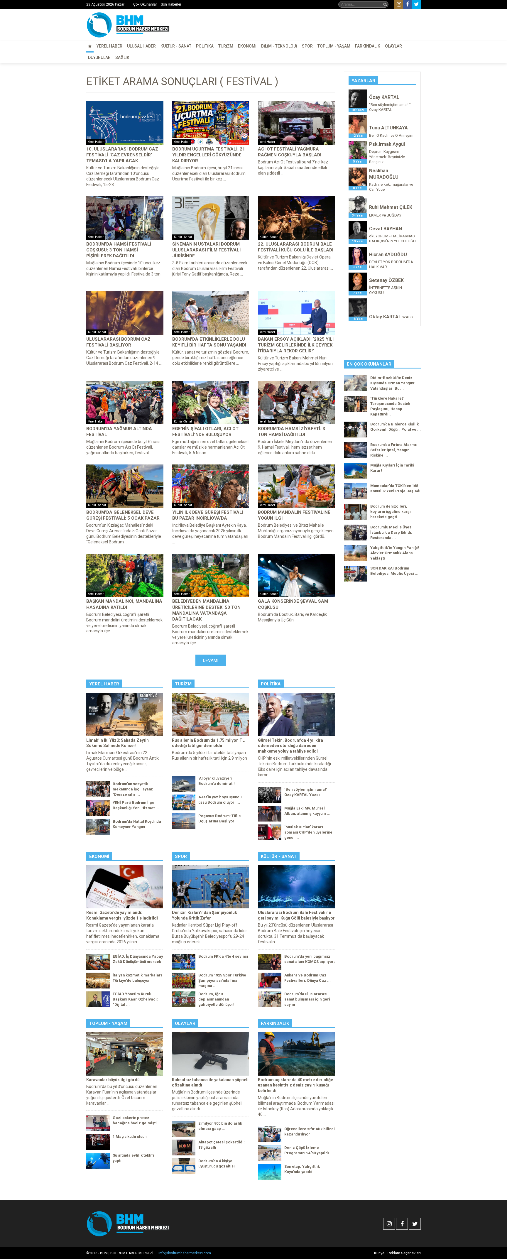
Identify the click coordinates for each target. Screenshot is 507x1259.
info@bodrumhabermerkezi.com (184, 1253)
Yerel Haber (109, 46)
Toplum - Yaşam (333, 46)
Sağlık (122, 57)
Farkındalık (367, 46)
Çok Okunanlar (145, 4)
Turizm (225, 46)
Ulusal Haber (141, 46)
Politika (205, 46)
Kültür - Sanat (175, 46)
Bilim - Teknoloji (279, 46)
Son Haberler (171, 4)
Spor (307, 46)
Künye (379, 1253)
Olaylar (393, 46)
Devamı (210, 660)
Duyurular (99, 57)
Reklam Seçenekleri (404, 1253)
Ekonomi (247, 46)
